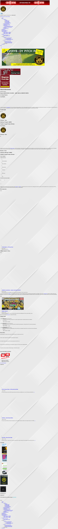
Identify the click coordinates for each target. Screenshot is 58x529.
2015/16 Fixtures (9, 38)
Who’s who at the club (6, 23)
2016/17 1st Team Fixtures (8, 37)
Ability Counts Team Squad (8, 42)
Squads (3, 34)
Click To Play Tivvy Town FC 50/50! (5, 16)
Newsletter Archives (6, 28)
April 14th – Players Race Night (7, 437)
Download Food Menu (8, 506)
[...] (8, 249)
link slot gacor (45, 293)
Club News (3, 29)
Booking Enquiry (7, 20)
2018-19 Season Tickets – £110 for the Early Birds (10, 389)
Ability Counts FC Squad (6, 35)
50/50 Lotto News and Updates (9, 26)
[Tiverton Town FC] (3, 11)
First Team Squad (5, 518)
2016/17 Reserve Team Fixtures (9, 39)
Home (2, 501)
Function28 (8, 314)
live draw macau (12, 148)
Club (2, 18)
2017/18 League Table (4, 30)
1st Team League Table (8, 41)
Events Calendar (7, 21)
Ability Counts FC (4, 31)
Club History (5, 511)
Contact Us (3, 44)
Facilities (4, 19)
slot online (16, 186)
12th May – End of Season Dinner (7, 417)
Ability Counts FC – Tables (6, 33)
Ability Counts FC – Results (7, 516)
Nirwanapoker (8, 107)
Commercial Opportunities (6, 24)
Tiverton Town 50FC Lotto (6, 25)
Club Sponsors (5, 508)
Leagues (4, 40)
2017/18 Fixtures (4, 513)
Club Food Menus (7, 22)
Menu (1, 45)
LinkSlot (9, 293)
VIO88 (20, 186)
